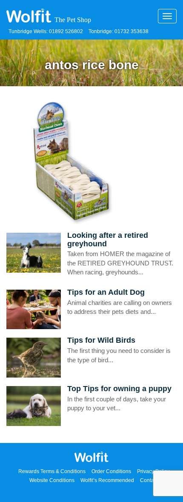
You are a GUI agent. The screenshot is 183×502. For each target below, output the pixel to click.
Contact (149, 480)
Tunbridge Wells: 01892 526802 (46, 31)
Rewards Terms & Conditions (52, 471)
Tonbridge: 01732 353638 (119, 31)
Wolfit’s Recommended (107, 480)
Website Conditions (51, 480)
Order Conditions (111, 471)
